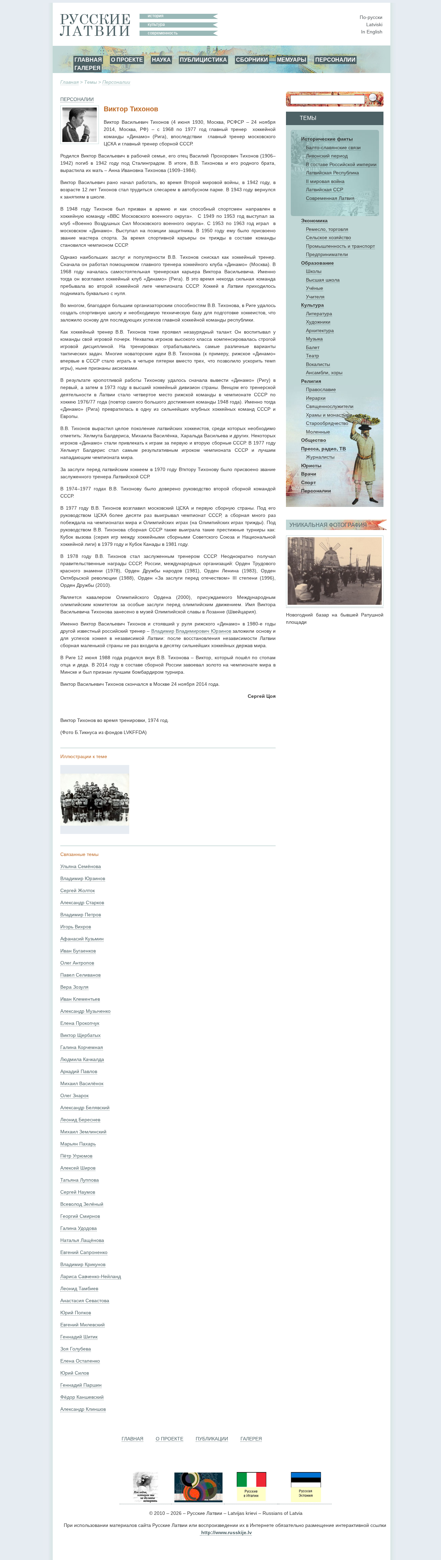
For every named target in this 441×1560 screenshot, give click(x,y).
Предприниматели (327, 254)
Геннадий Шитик (79, 1336)
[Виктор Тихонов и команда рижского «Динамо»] (94, 824)
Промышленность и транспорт (340, 246)
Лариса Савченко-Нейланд (90, 1276)
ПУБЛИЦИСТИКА (203, 60)
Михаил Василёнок (81, 1083)
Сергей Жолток (77, 890)
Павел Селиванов (80, 975)
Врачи (308, 474)
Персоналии (116, 82)
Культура (312, 305)
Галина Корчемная (81, 1047)
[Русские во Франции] (278, 1501)
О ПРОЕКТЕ (127, 60)
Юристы (311, 465)
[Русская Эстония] (305, 1501)
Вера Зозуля (74, 987)
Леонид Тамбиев (79, 1288)
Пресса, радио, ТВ (323, 448)
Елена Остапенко (80, 1361)
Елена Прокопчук (79, 1023)
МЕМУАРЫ (291, 60)
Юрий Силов (74, 1373)
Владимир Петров (80, 914)
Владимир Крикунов (82, 1264)
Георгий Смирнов (80, 1216)
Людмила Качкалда (82, 1059)
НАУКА (161, 60)
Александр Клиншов (83, 1409)
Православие (321, 389)
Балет (312, 347)
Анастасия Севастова (84, 1300)
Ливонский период (327, 156)
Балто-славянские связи (333, 147)
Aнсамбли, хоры (324, 372)
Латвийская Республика (332, 172)
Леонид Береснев (80, 1119)
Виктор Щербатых (80, 1035)
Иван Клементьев (80, 999)
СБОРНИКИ (252, 60)
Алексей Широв (77, 1168)
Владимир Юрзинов (82, 878)
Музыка (314, 338)
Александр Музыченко (85, 1011)
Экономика (314, 220)
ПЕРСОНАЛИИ (335, 60)
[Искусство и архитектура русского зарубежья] (197, 1501)
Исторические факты (327, 139)
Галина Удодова (78, 1228)
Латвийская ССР (324, 189)
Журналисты (320, 457)
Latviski (374, 24)
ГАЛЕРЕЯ (87, 68)
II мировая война (325, 181)
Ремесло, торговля (327, 229)
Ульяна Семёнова (80, 866)
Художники (318, 322)
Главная (69, 82)
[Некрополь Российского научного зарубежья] (145, 1501)
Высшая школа (323, 280)
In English (371, 31)
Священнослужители (329, 406)
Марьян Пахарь (78, 1143)
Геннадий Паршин (81, 1385)
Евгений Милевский (82, 1324)
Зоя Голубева (75, 1349)
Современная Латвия (330, 198)
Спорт (308, 482)
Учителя (315, 296)
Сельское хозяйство (328, 237)
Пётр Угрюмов (76, 1156)
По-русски (371, 17)
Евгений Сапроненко (83, 1252)
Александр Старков (82, 902)
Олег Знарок (74, 1095)
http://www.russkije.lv (226, 1532)
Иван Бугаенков (78, 951)
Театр (312, 355)
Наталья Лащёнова (82, 1240)
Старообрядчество (327, 423)
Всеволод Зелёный (81, 1204)
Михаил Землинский (83, 1131)
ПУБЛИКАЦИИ (212, 1438)
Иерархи (316, 398)
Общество (313, 440)
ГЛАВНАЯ (88, 60)
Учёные (314, 288)
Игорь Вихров (75, 926)
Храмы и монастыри (329, 415)
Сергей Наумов (77, 1192)
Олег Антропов (77, 963)
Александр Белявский (85, 1107)
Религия (311, 381)
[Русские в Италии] (250, 1501)
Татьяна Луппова (79, 1180)
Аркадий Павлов (78, 1071)
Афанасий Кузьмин (82, 938)
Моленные (318, 432)
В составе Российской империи (341, 164)
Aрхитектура (320, 330)
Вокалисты (318, 364)
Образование (317, 263)
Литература (319, 313)
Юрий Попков (75, 1312)
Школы (313, 271)
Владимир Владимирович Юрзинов (191, 631)
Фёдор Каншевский (82, 1397)
